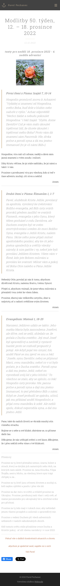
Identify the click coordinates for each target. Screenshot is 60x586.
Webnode (38, 581)
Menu (56, 5)
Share (8, 559)
